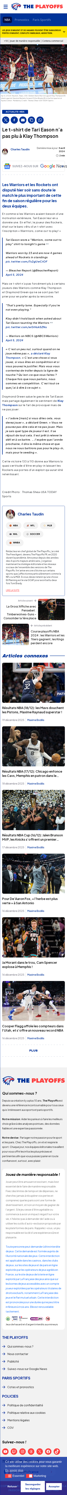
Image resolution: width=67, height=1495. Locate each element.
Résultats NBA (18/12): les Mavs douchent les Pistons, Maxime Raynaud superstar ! (33, 710)
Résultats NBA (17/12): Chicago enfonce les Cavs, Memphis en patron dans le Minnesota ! (32, 775)
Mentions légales (18, 1420)
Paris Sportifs (42, 20)
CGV (10, 1427)
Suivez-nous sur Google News (27, 1369)
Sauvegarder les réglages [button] (33, 1486)
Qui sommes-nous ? (20, 1346)
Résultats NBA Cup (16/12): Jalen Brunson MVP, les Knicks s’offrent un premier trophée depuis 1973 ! (32, 839)
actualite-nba (15, 112)
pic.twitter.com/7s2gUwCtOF (26, 261)
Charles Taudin (20, 149)
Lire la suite (12, 590)
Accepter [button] (54, 1486)
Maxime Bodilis (35, 719)
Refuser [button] (12, 1486)
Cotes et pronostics (20, 1387)
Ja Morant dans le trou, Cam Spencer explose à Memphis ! (29, 964)
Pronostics (22, 20)
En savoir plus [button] (14, 1470)
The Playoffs (15, 1337)
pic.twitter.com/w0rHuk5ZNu (26, 327)
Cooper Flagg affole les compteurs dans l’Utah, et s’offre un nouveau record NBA (33, 1028)
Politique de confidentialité (25, 1405)
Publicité (13, 1361)
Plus (33, 1050)
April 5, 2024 (14, 274)
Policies (10, 1396)
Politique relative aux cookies (26, 1412)
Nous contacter (17, 1354)
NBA (7, 20)
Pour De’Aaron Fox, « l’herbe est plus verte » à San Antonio (30, 901)
